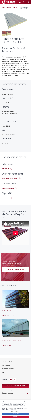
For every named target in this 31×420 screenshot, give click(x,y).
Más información (9, 408)
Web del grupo (6, 365)
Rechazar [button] (16, 414)
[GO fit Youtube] (10, 379)
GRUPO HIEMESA (7, 361)
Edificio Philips (6, 310)
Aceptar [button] (15, 417)
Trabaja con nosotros (8, 368)
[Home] (9, 2)
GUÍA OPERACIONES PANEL (10, 178)
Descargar (5, 169)
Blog (3, 372)
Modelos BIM (6, 198)
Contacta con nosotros (15, 269)
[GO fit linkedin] (14, 379)
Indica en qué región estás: (10, 390)
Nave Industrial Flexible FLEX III (11, 340)
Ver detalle (6, 316)
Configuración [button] (14, 411)
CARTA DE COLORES (8, 188)
